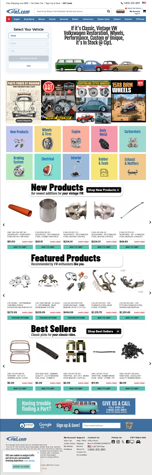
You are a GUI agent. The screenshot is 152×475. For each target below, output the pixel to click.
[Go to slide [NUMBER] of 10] (2, 222)
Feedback (68, 449)
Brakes (75, 19)
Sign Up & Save (53, 3)
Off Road (140, 19)
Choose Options (20, 318)
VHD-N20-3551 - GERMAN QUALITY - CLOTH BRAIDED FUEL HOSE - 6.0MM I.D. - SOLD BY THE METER (47, 377)
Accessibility (82, 455)
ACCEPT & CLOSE (21, 466)
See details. (29, 461)
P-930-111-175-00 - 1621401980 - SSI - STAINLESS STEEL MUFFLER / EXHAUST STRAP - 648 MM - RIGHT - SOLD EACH (131, 236)
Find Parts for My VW (28, 58)
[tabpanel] (20, 224)
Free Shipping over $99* (17, 3)
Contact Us (81, 452)
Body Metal (29, 19)
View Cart (68, 440)
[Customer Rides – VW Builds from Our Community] (138, 442)
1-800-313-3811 (132, 3)
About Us (80, 449)
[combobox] (73, 11)
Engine (17, 19)
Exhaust (117, 19)
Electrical (64, 19)
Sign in (137, 13)
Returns (80, 446)
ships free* (27, 242)
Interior (52, 19)
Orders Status (69, 443)
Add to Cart (20, 247)
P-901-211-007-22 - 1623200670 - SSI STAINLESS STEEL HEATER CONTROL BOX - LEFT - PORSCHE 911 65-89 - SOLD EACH (75, 236)
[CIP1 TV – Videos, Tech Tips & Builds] (132, 442)
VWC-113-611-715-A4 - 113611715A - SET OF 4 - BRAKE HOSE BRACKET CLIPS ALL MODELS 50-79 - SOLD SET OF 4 (76, 378)
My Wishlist (68, 446)
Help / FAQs (81, 440)
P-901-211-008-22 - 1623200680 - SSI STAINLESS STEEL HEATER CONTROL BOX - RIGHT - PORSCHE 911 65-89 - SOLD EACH (103, 236)
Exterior (128, 19)
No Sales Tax (37, 3)
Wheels (41, 19)
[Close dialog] (38, 452)
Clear (29, 66)
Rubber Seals (103, 19)
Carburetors (88, 19)
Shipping (80, 443)
